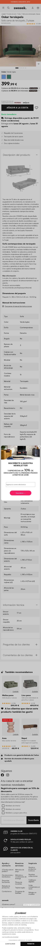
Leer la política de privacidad (10, 937)
